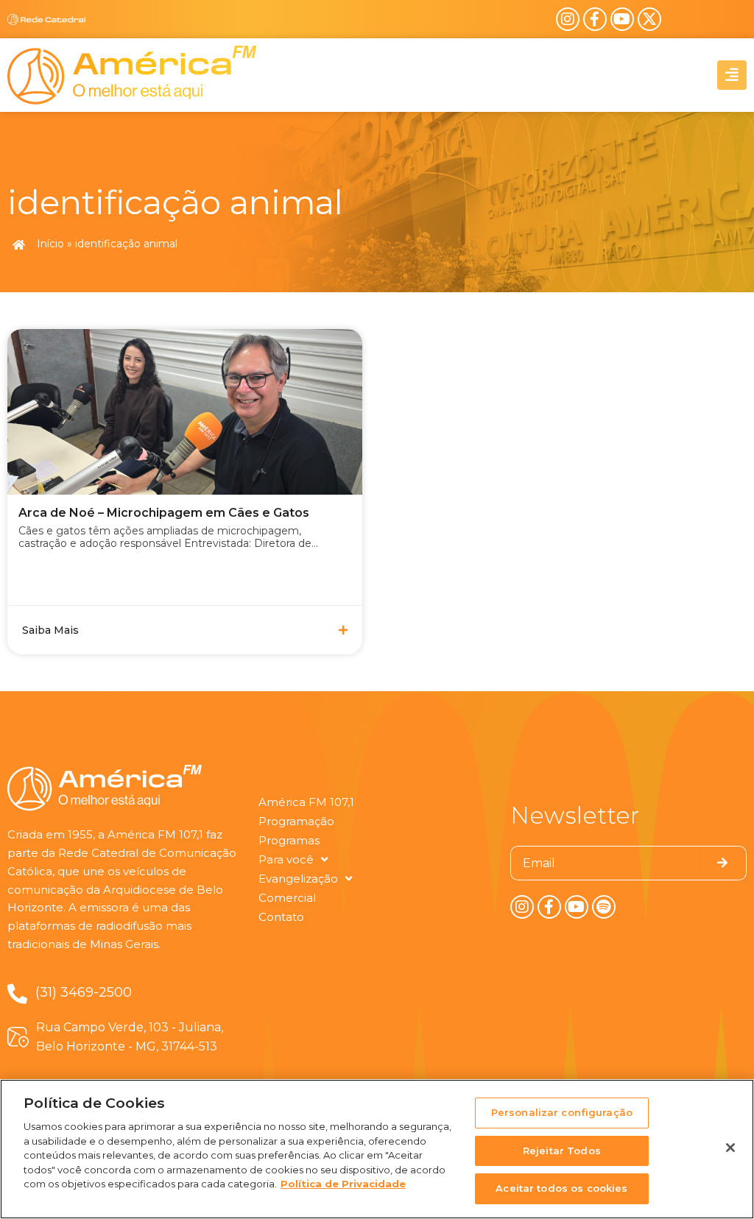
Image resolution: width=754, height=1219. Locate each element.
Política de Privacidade (343, 1184)
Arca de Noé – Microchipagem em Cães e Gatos (163, 513)
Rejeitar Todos (562, 1150)
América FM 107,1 (306, 802)
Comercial (287, 898)
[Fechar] (730, 1147)
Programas (289, 840)
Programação (296, 821)
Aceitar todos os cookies (561, 1188)
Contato (281, 917)
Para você (286, 859)
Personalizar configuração (562, 1112)
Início (50, 243)
